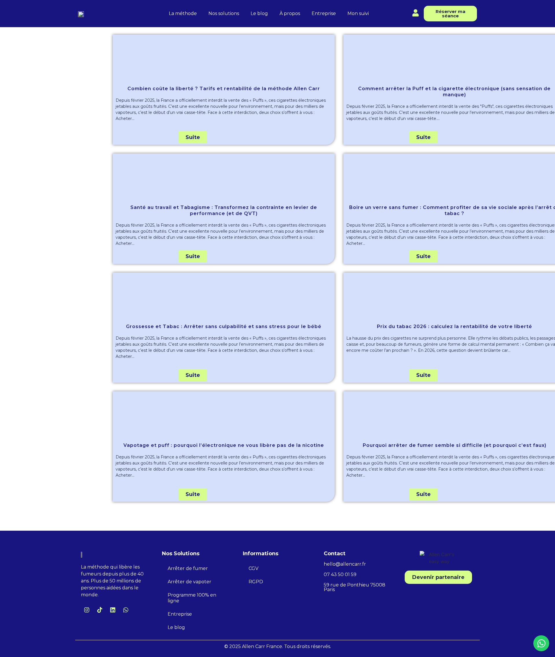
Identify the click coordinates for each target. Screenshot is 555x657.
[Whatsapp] (126, 610)
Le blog (259, 13)
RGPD (256, 581)
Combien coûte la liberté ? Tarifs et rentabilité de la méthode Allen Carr (223, 88)
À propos (290, 13)
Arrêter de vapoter (189, 581)
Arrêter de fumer (188, 568)
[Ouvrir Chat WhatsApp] (541, 643)
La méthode (183, 13)
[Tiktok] (100, 610)
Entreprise (324, 13)
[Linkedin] (113, 610)
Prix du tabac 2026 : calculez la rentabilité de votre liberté (454, 326)
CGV (253, 568)
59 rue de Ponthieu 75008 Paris (354, 587)
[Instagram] (86, 610)
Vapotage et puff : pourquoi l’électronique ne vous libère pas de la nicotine (223, 445)
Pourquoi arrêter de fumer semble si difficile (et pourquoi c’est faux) (454, 445)
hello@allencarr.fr (345, 564)
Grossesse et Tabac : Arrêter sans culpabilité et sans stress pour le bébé (223, 326)
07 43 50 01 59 (340, 574)
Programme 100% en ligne (192, 598)
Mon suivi (358, 13)
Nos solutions (223, 13)
